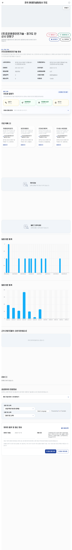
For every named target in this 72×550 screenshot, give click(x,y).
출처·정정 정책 (64, 428)
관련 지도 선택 (7, 405)
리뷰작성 (66, 39)
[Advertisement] (36, 164)
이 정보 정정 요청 (50, 451)
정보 (69, 3)
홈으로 (3, 3)
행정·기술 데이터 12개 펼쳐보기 (11, 397)
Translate (63, 411)
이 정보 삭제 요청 (62, 451)
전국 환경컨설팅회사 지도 (36, 2)
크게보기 (66, 8)
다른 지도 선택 (7, 412)
